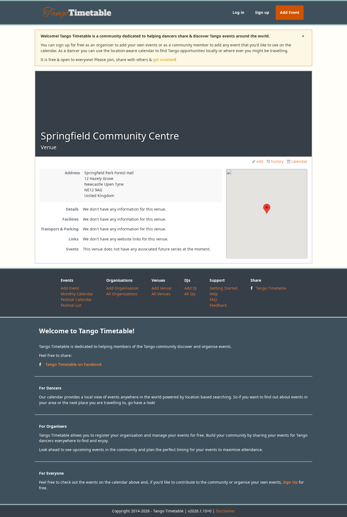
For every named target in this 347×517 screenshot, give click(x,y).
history (277, 161)
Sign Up (290, 482)
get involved (164, 59)
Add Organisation (122, 288)
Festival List (71, 305)
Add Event (289, 12)
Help (214, 293)
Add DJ (190, 288)
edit (260, 161)
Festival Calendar (76, 299)
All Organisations (122, 293)
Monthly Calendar (77, 293)
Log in (238, 12)
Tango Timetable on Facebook (74, 364)
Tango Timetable (271, 288)
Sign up (262, 12)
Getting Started (223, 288)
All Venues (161, 293)
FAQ (213, 299)
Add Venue (161, 288)
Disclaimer (225, 510)
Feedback (218, 305)
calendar (299, 161)
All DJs (190, 293)
